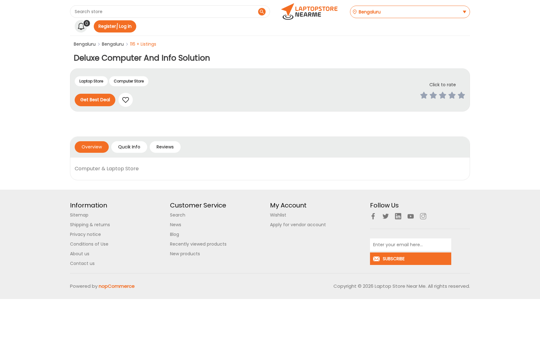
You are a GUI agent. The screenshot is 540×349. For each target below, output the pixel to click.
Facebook (373, 216)
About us (79, 254)
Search (262, 12)
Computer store (129, 81)
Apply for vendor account (298, 225)
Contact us (82, 263)
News (175, 225)
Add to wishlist (125, 100)
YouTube (411, 216)
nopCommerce (117, 286)
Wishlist (278, 215)
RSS (398, 216)
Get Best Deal (95, 100)
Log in (125, 26)
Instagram (423, 216)
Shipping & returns (90, 225)
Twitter (385, 216)
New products (185, 254)
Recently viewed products (198, 244)
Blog (174, 234)
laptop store (91, 81)
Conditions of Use (89, 244)
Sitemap (79, 215)
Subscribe (394, 259)
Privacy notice (85, 234)
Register (107, 26)
